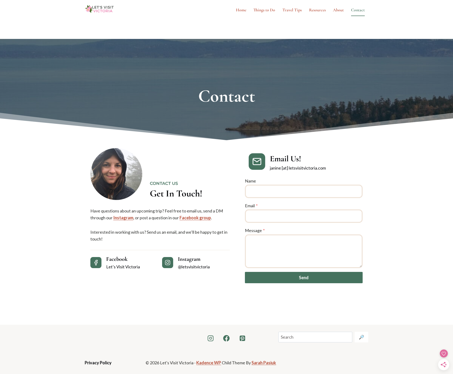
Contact (358, 9)
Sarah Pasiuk (264, 362)
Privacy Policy (98, 362)
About (338, 9)
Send (304, 277)
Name (250, 180)
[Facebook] (226, 338)
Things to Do (264, 9)
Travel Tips (292, 9)
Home (241, 9)
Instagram (123, 217)
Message (255, 230)
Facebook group (195, 217)
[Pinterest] (242, 338)
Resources (317, 9)
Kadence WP (208, 362)
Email (251, 205)
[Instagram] (210, 338)
